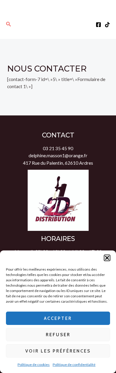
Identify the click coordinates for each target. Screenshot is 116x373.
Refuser (58, 334)
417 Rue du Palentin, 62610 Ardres (58, 163)
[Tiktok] (107, 24)
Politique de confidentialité (74, 364)
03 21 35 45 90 (58, 148)
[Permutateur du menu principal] (58, 24)
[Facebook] (98, 24)
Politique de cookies (34, 364)
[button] (107, 258)
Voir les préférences (58, 351)
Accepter (58, 318)
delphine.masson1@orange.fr (58, 155)
